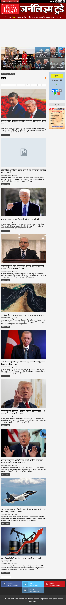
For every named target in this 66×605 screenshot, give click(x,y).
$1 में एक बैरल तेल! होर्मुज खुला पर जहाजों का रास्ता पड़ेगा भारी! (22, 315)
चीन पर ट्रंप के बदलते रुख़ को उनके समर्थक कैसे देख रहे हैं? (41, 66)
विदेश (13, 17)
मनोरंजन (35, 17)
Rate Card (57, 104)
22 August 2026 (57, 80)
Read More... (5, 135)
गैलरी (50, 599)
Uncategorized (21, 84)
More (59, 17)
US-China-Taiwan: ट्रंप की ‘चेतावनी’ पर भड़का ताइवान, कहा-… (57, 54)
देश (10, 17)
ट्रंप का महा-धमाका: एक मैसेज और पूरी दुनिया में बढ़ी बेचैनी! (21, 219)
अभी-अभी (28, 84)
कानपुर (40, 84)
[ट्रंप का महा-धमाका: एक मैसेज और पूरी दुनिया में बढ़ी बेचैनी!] (23, 202)
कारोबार (24, 17)
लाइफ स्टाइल (50, 17)
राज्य (18, 17)
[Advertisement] (33, 33)
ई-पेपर (36, 84)
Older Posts (6, 577)
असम (32, 84)
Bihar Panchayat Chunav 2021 (9, 84)
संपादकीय (42, 17)
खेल (30, 17)
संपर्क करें (60, 599)
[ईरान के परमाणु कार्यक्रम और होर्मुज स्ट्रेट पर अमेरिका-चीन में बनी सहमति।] (23, 103)
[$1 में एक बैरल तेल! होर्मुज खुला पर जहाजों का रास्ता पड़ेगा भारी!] (23, 297)
